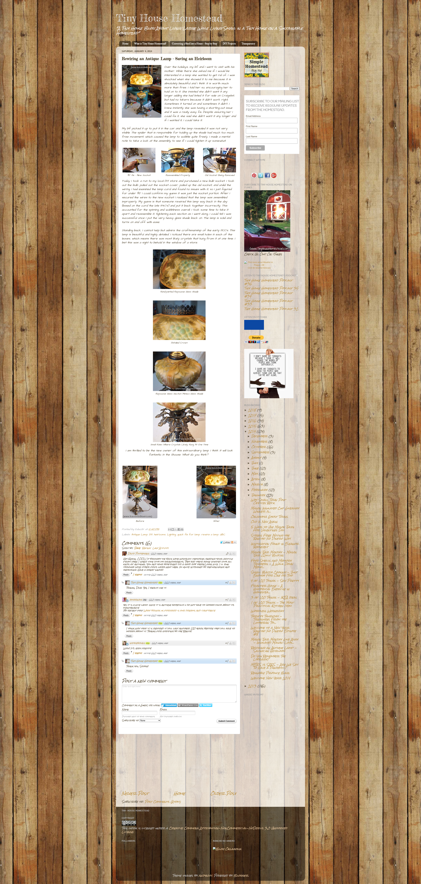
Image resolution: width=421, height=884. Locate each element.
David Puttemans (138, 553)
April (255, 479)
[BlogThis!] (172, 529)
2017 (252, 415)
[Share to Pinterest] (182, 529)
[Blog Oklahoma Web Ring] (227, 849)
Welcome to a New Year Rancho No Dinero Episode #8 (273, 630)
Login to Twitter (205, 705)
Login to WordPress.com (188, 705)
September (260, 452)
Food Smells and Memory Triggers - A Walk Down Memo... (272, 563)
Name (125, 709)
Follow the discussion (234, 542)
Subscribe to (130, 720)
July (254, 463)
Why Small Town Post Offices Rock (268, 501)
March (257, 484)
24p (144, 600)
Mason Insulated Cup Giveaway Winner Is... (275, 509)
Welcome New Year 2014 (270, 678)
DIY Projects (229, 43)
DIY (150, 534)
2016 (252, 420)
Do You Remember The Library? (268, 657)
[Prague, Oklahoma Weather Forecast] (259, 265)
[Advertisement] (179, 762)
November (259, 441)
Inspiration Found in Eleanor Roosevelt (275, 545)
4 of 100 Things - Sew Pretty (275, 580)
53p (160, 583)
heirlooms (159, 534)
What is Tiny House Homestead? (150, 43)
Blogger (241, 875)
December (259, 436)
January (258, 495)
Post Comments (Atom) (163, 801)
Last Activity (160, 548)
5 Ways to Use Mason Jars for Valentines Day (272, 528)
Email (163, 709)
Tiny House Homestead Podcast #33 (268, 302)
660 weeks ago (159, 554)
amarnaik (136, 599)
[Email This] (169, 529)
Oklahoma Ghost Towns (269, 516)
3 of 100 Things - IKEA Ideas (274, 597)
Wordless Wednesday (267, 611)
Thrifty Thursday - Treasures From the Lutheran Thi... (268, 619)
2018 (252, 410)
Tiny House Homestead (169, 18)
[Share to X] (175, 529)
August (256, 457)
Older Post (223, 793)
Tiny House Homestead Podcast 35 (271, 288)
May (254, 473)
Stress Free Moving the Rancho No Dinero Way (271, 537)
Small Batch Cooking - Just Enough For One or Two (274, 573)
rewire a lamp (209, 534)
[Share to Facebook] (179, 529)
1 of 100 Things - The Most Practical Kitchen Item (272, 604)
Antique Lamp (139, 534)
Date (137, 548)
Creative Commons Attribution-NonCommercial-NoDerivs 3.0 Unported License (204, 830)
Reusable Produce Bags (270, 673)
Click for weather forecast (259, 268)
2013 (252, 686)
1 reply (138, 574)
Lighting (171, 534)
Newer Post (135, 793)
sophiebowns (137, 643)
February (259, 490)
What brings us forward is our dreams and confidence (179, 610)
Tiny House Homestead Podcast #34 (268, 294)
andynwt (205, 875)
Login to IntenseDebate (169, 705)
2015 (252, 426)
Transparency (248, 43)
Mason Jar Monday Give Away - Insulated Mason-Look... (274, 641)
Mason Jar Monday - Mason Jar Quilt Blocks (274, 553)
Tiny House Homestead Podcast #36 (268, 281)
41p (147, 643)
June (255, 468)
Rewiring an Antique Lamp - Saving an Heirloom (274, 649)
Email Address (253, 116)
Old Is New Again (264, 522)
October (258, 447)
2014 (252, 431)
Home (125, 43)
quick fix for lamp (188, 534)
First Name (251, 126)
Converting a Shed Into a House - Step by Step (194, 43)
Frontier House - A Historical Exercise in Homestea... (270, 589)
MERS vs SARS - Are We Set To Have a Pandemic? (274, 666)
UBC (222, 534)
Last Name (251, 136)
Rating (146, 548)
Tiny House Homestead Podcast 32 (271, 309)
